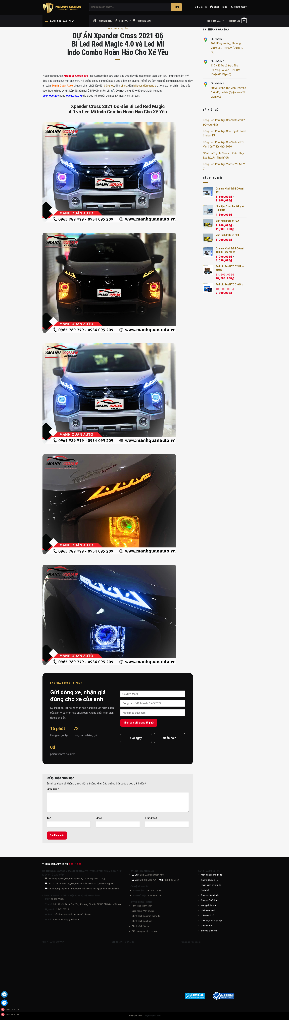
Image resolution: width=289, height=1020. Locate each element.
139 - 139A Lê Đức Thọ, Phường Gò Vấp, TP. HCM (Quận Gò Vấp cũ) (225, 70)
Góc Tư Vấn (214, 21)
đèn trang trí (150, 85)
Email (99, 818)
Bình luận (53, 789)
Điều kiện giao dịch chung (144, 931)
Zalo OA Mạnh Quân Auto (152, 874)
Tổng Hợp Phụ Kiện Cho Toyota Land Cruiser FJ (224, 133)
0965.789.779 (74, 95)
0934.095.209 (50, 95)
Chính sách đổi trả (140, 926)
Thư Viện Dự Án (118, 28)
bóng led (109, 85)
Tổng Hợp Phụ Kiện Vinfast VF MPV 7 (224, 166)
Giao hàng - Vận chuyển (143, 911)
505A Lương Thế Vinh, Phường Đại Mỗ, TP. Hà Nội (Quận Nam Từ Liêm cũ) (83, 888)
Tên (49, 818)
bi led (124, 85)
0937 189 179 (154, 895)
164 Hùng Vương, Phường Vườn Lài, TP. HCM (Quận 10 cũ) (227, 48)
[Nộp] (176, 7)
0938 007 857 (154, 890)
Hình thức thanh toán (142, 905)
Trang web (151, 818)
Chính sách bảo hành (142, 921)
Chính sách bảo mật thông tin (146, 916)
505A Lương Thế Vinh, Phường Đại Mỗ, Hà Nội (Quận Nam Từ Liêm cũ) (228, 92)
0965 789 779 (149, 880)
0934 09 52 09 (172, 880)
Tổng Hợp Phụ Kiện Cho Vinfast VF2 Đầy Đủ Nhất (224, 122)
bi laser (137, 85)
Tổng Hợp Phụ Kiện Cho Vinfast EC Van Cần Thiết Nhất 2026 (223, 144)
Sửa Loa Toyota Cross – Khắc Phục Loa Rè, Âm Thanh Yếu (224, 155)
